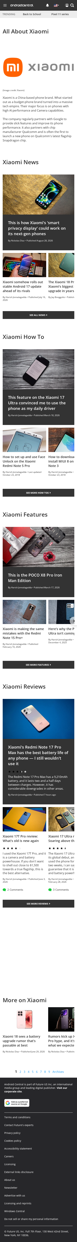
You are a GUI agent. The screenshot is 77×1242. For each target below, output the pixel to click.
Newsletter (10, 1187)
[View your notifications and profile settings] (47, 5)
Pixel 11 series (60, 14)
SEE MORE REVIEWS (38, 903)
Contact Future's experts (18, 1125)
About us (9, 1180)
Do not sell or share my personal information (31, 1219)
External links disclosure (18, 1172)
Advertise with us (14, 1195)
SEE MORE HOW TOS (37, 492)
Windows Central (14, 1211)
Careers (9, 1156)
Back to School (32, 14)
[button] (72, 5)
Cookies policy (12, 1140)
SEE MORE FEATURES (37, 664)
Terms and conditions (17, 1117)
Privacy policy (12, 1133)
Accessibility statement (18, 1148)
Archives (58, 1071)
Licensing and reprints (17, 1203)
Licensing (10, 1164)
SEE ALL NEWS (38, 315)
